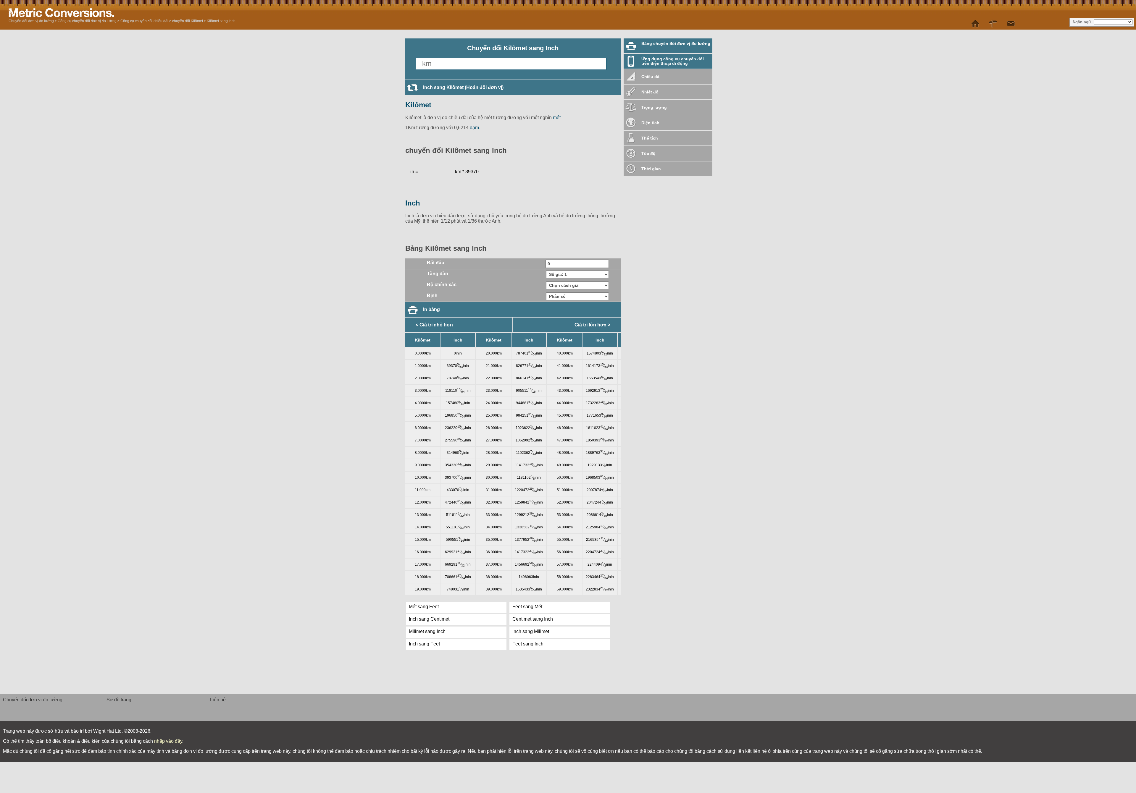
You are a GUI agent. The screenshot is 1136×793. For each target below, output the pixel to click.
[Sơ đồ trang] (993, 24)
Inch (412, 203)
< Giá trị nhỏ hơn (434, 324)
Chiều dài (651, 76)
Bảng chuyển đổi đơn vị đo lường (675, 43)
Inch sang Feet (424, 643)
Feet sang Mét (527, 606)
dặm (474, 127)
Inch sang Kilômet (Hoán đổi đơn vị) (463, 87)
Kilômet (418, 105)
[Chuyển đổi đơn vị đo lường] (82, 12)
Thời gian (651, 168)
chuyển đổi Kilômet (187, 21)
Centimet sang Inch (532, 619)
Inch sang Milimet (530, 631)
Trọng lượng (654, 107)
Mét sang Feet (424, 606)
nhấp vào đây (168, 741)
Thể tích (649, 138)
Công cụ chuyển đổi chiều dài (144, 21)
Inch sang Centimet (429, 619)
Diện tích (650, 122)
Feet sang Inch (527, 643)
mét (557, 117)
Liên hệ (218, 699)
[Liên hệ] (1011, 24)
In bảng (431, 309)
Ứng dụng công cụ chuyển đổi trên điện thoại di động (672, 61)
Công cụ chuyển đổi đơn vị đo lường (87, 21)
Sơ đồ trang (118, 699)
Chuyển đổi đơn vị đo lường (31, 21)
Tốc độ (648, 153)
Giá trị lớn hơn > (592, 324)
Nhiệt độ (650, 92)
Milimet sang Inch (427, 631)
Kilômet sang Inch (221, 21)
